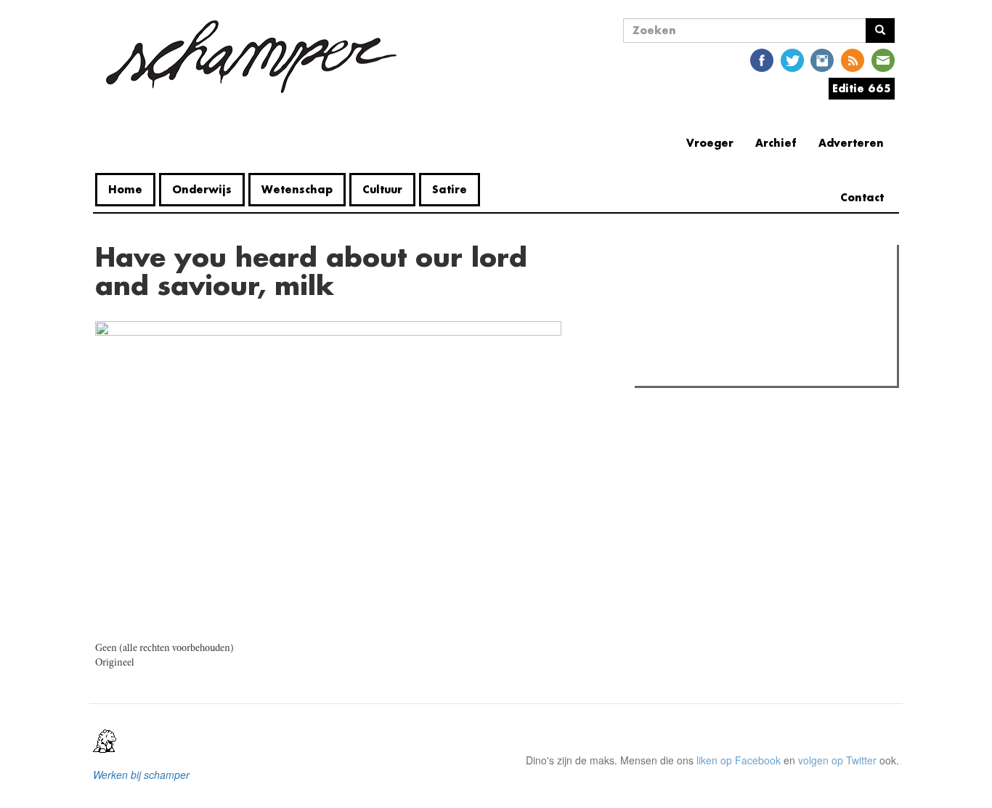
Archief (776, 143)
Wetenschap (297, 189)
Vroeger (709, 143)
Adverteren (851, 143)
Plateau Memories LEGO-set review (745, 370)
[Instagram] (822, 59)
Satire (449, 189)
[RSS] (852, 59)
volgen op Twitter (837, 760)
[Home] (251, 56)
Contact (862, 197)
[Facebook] (761, 59)
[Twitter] (792, 59)
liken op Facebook (738, 760)
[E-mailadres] (883, 59)
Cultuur (382, 189)
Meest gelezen (684, 288)
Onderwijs (202, 189)
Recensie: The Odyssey (718, 318)
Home (125, 189)
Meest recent (765, 288)
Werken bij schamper (141, 774)
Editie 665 (861, 88)
